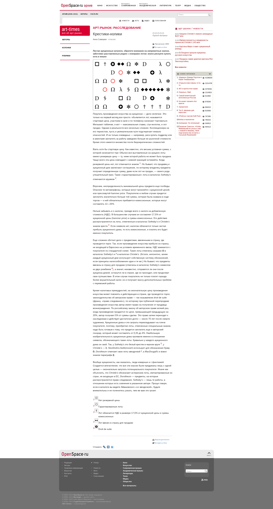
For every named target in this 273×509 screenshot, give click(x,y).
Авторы (84, 14)
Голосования (99, 476)
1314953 (208, 92)
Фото (95, 471)
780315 (208, 120)
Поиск (188, 465)
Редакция (68, 463)
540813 (208, 123)
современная (128, 5)
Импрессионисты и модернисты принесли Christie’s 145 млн (191, 41)
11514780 (208, 83)
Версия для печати (162, 439)
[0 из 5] (154, 33)
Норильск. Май (185, 92)
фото (137, 21)
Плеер (96, 463)
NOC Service (67, 504)
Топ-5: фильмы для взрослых (186, 111)
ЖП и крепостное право (188, 89)
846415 (208, 107)
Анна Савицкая (100, 39)
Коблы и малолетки (186, 119)
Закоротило (183, 107)
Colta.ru (94, 14)
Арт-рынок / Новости (190, 28)
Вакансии (68, 471)
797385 (208, 116)
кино (100, 5)
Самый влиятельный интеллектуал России (187, 97)
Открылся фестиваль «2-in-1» (190, 84)
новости (125, 21)
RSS (66, 476)
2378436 (208, 89)
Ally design (77, 497)
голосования (160, 21)
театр (178, 5)
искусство (112, 5)
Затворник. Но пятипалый (189, 123)
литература (165, 5)
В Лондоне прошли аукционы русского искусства (190, 54)
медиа (187, 5)
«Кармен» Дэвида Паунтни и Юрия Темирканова (190, 78)
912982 (208, 96)
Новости (97, 468)
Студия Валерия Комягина (83, 501)
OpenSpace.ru (78, 495)
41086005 (208, 78)
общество (200, 5)
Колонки (66, 48)
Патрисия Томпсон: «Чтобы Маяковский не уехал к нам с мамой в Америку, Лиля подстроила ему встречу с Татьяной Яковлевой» (190, 131)
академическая (147, 5)
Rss (206, 480)
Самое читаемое (187, 74)
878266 (208, 102)
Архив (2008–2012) (70, 14)
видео (147, 21)
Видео (96, 473)
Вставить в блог (161, 47)
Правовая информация (73, 468)
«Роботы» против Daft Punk (190, 116)
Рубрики (66, 56)
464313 (208, 127)
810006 (208, 111)
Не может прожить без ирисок (188, 102)
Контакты (68, 473)
